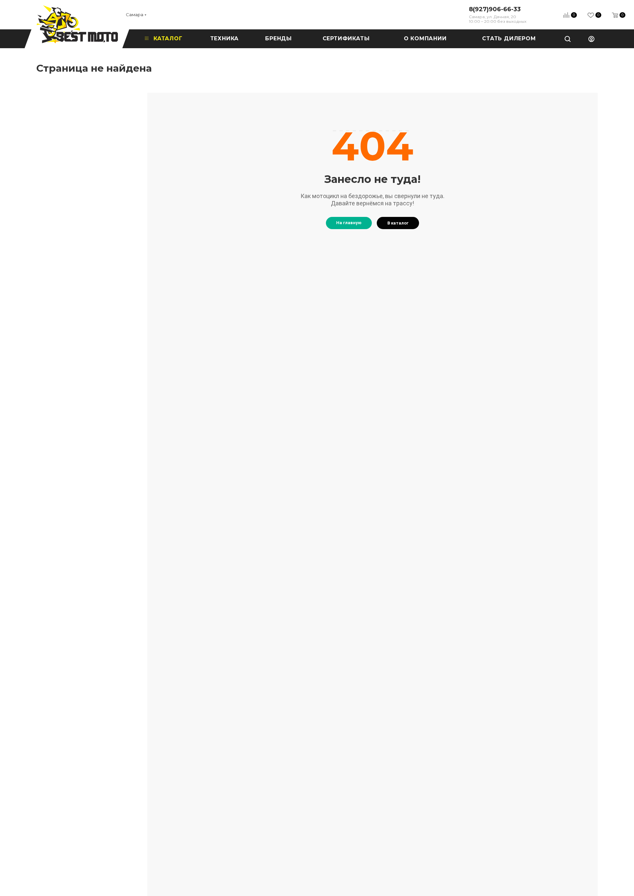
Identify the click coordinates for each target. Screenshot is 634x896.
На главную (349, 222)
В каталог (397, 223)
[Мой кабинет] (591, 39)
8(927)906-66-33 (495, 9)
